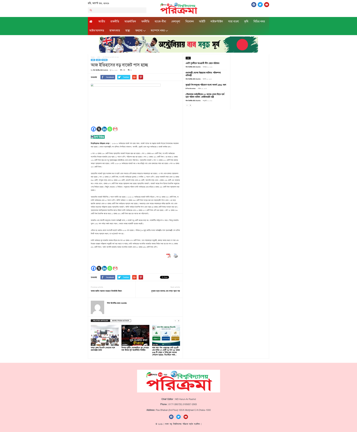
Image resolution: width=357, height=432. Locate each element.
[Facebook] (93, 129)
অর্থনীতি (145, 21)
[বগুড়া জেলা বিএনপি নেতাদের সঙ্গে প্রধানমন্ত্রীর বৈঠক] (105, 335)
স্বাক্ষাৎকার (114, 30)
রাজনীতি (114, 21)
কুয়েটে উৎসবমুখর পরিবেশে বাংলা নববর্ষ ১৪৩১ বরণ (206, 84)
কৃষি (246, 21)
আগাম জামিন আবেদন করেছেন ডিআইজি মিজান (106, 290)
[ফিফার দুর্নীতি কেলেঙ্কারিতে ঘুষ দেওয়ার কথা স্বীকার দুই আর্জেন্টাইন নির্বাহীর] (135, 335)
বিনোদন (189, 21)
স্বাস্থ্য (127, 30)
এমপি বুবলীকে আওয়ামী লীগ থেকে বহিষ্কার (202, 63)
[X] (99, 129)
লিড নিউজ (104, 60)
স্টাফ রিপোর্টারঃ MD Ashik (100, 70)
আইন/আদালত (96, 30)
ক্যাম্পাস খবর (158, 30)
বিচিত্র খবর (259, 21)
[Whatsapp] (109, 129)
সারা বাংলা (233, 21)
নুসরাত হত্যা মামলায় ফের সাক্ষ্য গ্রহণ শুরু (165, 290)
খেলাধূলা (175, 21)
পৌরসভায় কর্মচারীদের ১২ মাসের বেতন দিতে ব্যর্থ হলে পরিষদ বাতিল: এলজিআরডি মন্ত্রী (205, 95)
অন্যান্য (138, 30)
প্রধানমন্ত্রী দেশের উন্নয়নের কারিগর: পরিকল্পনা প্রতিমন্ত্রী (203, 74)
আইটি (202, 21)
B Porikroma (191, 88)
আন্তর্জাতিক (130, 21)
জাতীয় (101, 21)
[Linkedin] (104, 129)
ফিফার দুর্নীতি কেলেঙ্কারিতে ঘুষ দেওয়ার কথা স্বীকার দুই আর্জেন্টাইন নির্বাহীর (135, 348)
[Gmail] (115, 129)
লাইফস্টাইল (217, 21)
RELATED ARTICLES (100, 321)
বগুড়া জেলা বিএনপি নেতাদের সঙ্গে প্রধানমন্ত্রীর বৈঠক (103, 348)
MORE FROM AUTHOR (120, 321)
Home (93, 57)
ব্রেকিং (98, 60)
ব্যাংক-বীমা (160, 21)
